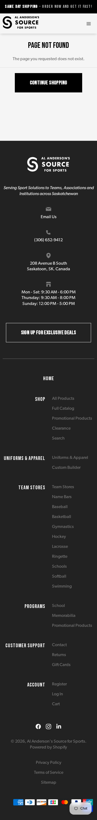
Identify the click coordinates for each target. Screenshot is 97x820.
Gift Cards (61, 665)
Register (59, 684)
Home (48, 378)
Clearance (61, 428)
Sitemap (48, 783)
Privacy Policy (48, 763)
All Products (63, 399)
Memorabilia (63, 616)
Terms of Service (48, 773)
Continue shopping (48, 83)
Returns (59, 655)
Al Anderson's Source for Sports (56, 741)
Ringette (59, 557)
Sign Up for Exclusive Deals (48, 332)
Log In (57, 694)
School (58, 606)
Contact (59, 645)
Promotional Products (72, 418)
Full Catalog (63, 409)
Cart (56, 704)
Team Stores (63, 487)
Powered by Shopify (48, 747)
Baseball (60, 507)
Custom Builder (66, 468)
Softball (59, 576)
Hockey (59, 537)
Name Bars (62, 497)
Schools (59, 566)
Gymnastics (63, 527)
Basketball (61, 517)
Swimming (62, 586)
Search (58, 438)
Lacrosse (60, 547)
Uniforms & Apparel (70, 458)
